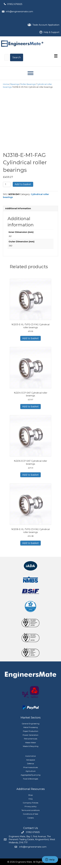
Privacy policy (31, 806)
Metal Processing (30, 727)
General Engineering (30, 723)
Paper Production (30, 731)
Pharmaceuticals (30, 767)
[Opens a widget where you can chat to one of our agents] (50, 860)
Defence (30, 763)
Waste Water (30, 742)
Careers (30, 818)
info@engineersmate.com (19, 11)
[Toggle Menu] (30, 73)
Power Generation (30, 735)
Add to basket (23, 184)
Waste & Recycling (30, 746)
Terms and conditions (30, 810)
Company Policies (30, 803)
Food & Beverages (30, 779)
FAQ (31, 799)
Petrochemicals (30, 739)
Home (6, 84)
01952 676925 (14, 4)
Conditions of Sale (30, 814)
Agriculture (30, 771)
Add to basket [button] (30, 338)
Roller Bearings (28, 84)
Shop (30, 795)
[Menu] (56, 56)
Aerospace (30, 760)
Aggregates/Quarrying (30, 775)
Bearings (15, 84)
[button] (16, 57)
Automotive (30, 756)
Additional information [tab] (18, 208)
